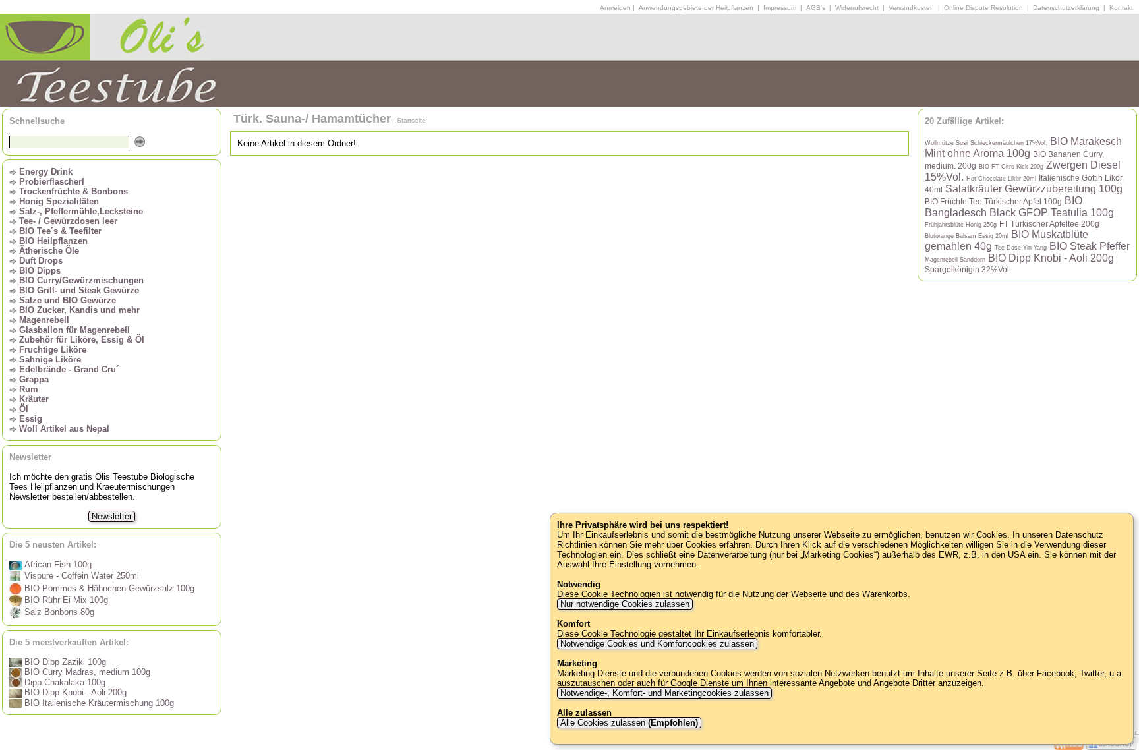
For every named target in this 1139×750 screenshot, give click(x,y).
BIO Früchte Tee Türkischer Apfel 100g (993, 201)
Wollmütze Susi (946, 143)
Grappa (34, 379)
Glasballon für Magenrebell (74, 330)
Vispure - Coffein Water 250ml (80, 576)
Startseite (411, 120)
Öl (23, 409)
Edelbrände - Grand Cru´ (69, 369)
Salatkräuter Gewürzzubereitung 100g (1034, 188)
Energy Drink (46, 172)
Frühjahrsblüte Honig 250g (961, 224)
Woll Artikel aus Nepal (64, 429)
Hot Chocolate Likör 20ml (1001, 178)
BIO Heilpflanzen (53, 241)
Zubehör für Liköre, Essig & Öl (81, 340)
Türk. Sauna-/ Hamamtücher (312, 118)
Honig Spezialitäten (59, 201)
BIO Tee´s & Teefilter (60, 231)
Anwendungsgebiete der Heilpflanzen (696, 7)
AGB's (815, 7)
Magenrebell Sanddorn (955, 259)
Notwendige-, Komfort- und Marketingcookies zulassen (664, 693)
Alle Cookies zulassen (628, 723)
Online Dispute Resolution (983, 7)
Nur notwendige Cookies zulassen (625, 604)
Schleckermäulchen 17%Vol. (1008, 143)
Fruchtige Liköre (52, 350)
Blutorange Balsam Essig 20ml (966, 236)
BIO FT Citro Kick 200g (1011, 166)
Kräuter (34, 399)
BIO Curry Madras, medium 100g (86, 672)
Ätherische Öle (49, 251)
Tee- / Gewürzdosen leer (68, 221)
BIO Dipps (40, 270)
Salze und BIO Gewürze (67, 300)
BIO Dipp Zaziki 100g (64, 662)
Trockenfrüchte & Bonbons (73, 191)
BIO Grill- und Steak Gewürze (79, 290)
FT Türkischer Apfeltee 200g (1049, 223)
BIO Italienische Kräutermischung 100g (98, 703)
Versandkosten (911, 7)
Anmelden (615, 7)
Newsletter (111, 516)
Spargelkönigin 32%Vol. (968, 269)
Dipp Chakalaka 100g (63, 682)
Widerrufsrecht (857, 7)
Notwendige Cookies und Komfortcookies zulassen (657, 644)
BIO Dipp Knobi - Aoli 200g (74, 692)
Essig (30, 419)
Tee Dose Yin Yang (1021, 248)
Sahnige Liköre (50, 359)
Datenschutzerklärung (1066, 7)
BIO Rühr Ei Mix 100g (65, 600)
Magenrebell (44, 320)
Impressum (779, 7)
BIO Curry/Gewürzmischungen (81, 280)
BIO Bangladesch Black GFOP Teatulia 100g (1019, 206)
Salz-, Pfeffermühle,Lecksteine (81, 211)
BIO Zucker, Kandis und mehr (79, 310)
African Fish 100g (57, 564)
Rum (28, 389)
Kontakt (1121, 7)
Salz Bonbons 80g (58, 612)
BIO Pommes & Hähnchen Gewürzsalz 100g (108, 588)
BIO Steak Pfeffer (1089, 246)
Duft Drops (41, 261)
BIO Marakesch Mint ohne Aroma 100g (1023, 147)
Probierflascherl (51, 182)
